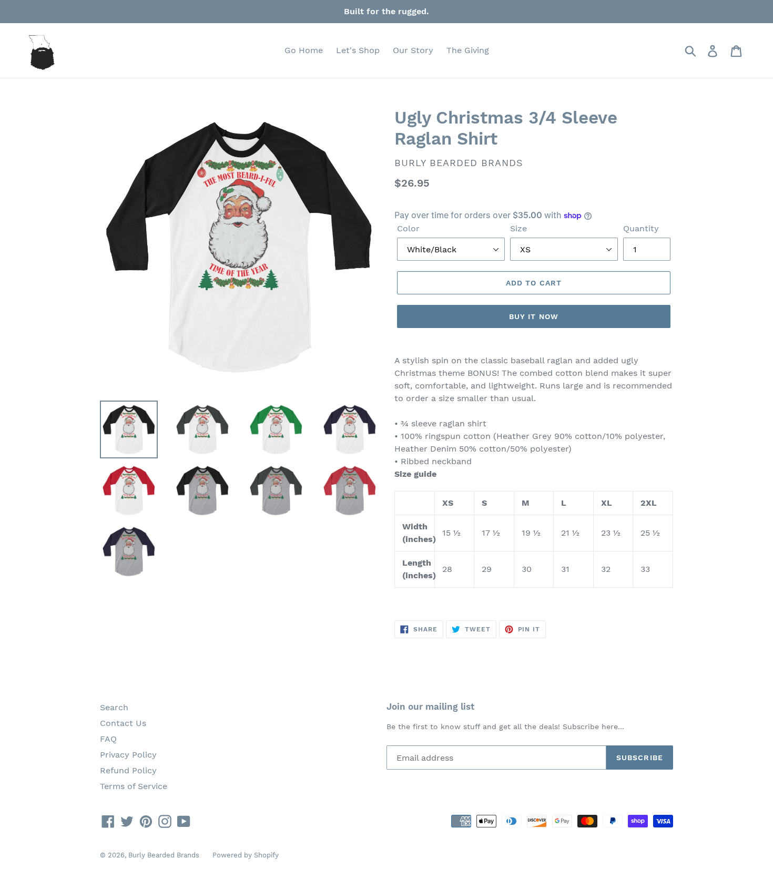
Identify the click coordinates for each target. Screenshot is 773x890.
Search (114, 707)
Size (518, 228)
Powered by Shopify (245, 855)
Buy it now (533, 316)
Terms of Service (133, 786)
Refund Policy (128, 770)
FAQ (108, 739)
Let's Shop (358, 50)
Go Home (303, 50)
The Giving (467, 50)
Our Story (413, 50)
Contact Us (123, 723)
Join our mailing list (430, 706)
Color (408, 228)
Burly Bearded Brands (163, 855)
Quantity (641, 228)
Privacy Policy (128, 755)
